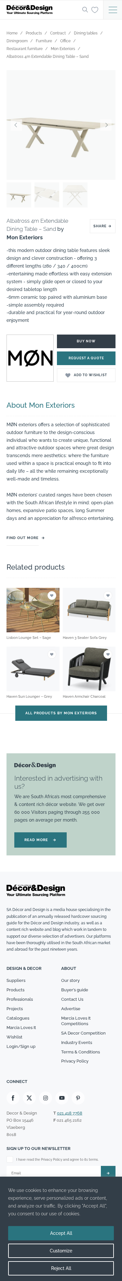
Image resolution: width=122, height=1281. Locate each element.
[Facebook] (13, 1098)
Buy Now (86, 341)
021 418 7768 (69, 1113)
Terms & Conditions (80, 1052)
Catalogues (18, 1018)
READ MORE (40, 840)
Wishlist (14, 1037)
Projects (15, 1008)
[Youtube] (61, 1098)
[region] (61, 1229)
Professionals (20, 999)
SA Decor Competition (83, 1033)
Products (15, 989)
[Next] (105, 125)
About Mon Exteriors (41, 405)
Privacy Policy (74, 1061)
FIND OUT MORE (23, 538)
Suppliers (16, 980)
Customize (61, 1250)
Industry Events (76, 1042)
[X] (29, 1098)
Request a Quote (86, 358)
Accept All (61, 1233)
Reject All (61, 1268)
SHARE (102, 226)
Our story (70, 980)
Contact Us (72, 999)
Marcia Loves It (21, 1027)
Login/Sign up (21, 1046)
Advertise (70, 1008)
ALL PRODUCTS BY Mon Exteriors (61, 713)
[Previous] (16, 125)
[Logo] (42, 10)
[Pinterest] (78, 1098)
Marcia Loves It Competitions (76, 1021)
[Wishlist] (95, 9)
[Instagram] (45, 1098)
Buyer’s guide (74, 989)
